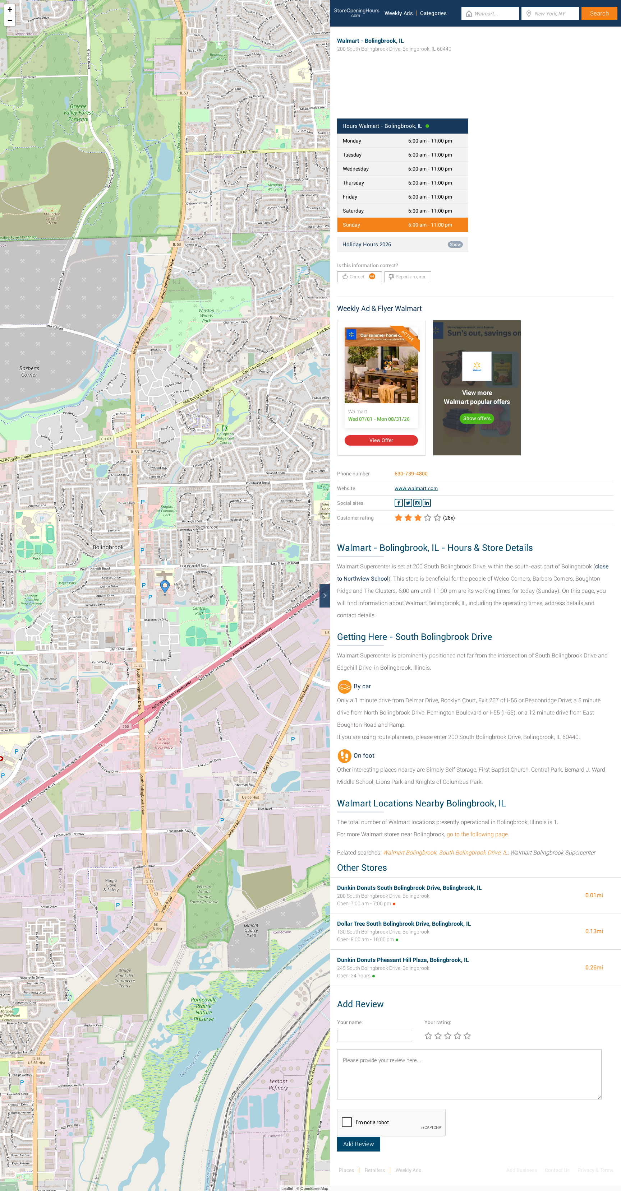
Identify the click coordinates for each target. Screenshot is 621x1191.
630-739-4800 (411, 473)
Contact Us (557, 1170)
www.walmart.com (416, 488)
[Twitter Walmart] (408, 503)
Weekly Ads (399, 13)
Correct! (362, 276)
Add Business (521, 1170)
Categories (433, 13)
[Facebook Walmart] (399, 503)
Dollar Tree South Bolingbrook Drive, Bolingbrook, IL (404, 923)
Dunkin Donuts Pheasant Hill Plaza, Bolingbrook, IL (403, 960)
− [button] (10, 20)
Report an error (411, 276)
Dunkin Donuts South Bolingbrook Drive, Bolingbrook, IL (409, 887)
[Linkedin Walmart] (427, 503)
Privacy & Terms (595, 1170)
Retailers (375, 1170)
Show (455, 244)
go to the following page (477, 834)
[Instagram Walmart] (417, 503)
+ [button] (10, 9)
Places (346, 1170)
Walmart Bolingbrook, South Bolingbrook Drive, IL (445, 852)
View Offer (381, 440)
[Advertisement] (475, 95)
